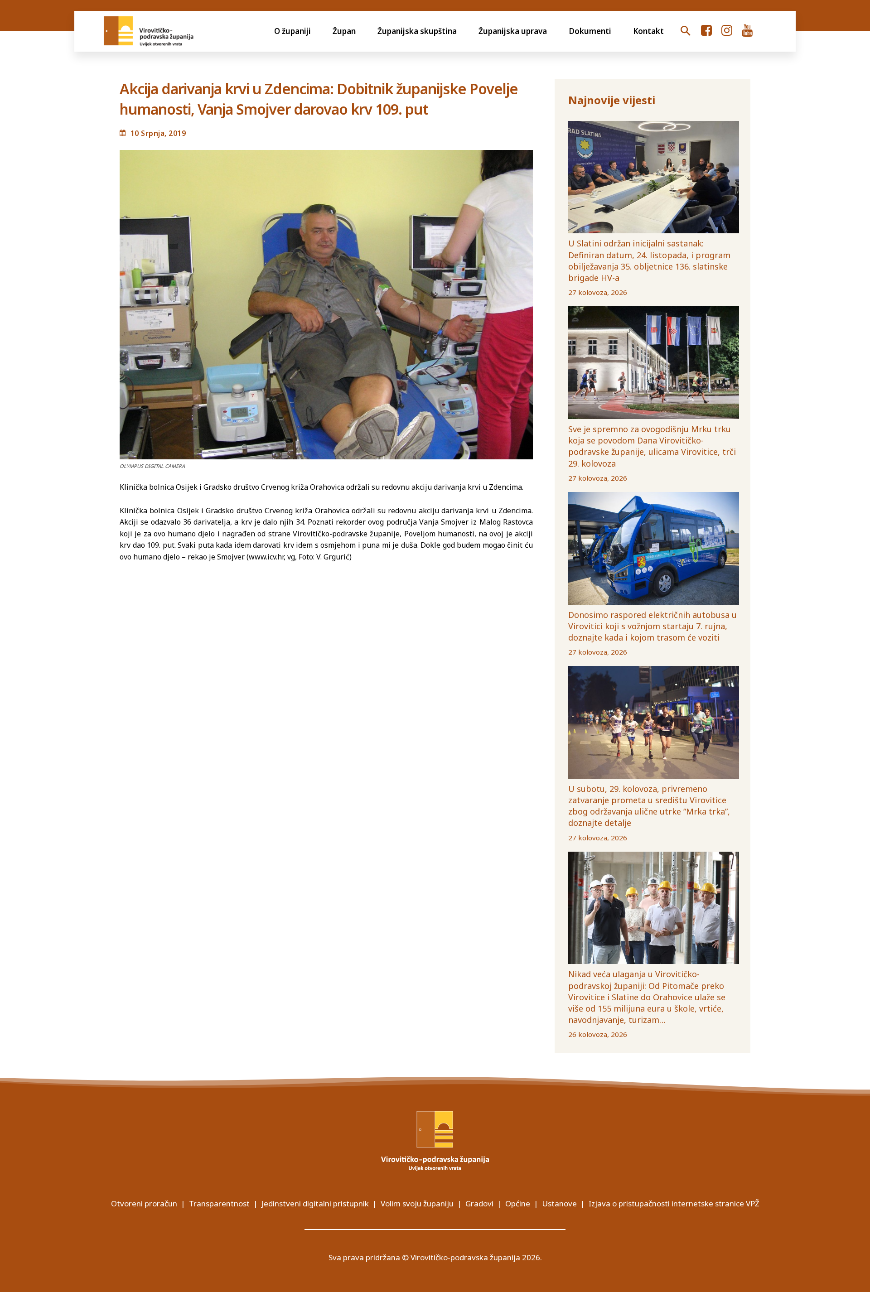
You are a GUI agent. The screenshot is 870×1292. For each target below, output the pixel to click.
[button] (685, 31)
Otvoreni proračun (144, 1203)
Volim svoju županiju (417, 1203)
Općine (517, 1203)
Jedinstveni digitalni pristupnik (315, 1203)
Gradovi (479, 1203)
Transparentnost (219, 1203)
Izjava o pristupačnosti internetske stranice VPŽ (674, 1203)
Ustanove (559, 1203)
